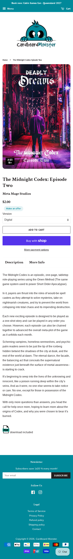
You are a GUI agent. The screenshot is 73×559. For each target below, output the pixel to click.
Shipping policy (37, 524)
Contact (36, 529)
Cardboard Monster (46, 539)
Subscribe (61, 475)
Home (5, 60)
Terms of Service (36, 511)
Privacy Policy (36, 515)
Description (14, 262)
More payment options (36, 249)
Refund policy (36, 520)
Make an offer (13, 208)
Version (7, 213)
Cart (68, 8)
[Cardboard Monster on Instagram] (40, 493)
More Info (37, 262)
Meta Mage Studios (17, 193)
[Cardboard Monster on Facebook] (33, 493)
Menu (10, 8)
